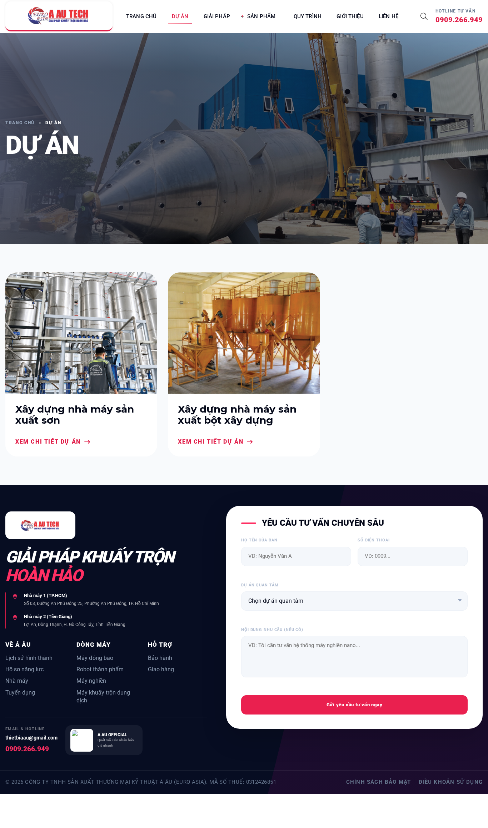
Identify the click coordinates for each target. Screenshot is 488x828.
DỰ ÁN (180, 16)
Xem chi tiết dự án (48, 441)
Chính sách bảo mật (378, 782)
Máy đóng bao (94, 658)
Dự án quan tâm (259, 585)
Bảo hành (160, 658)
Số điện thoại (373, 540)
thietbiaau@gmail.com (31, 738)
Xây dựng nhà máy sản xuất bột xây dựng (237, 414)
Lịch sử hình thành (29, 658)
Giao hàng (161, 669)
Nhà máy (16, 680)
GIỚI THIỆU (350, 16)
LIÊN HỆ (388, 16)
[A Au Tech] (59, 16)
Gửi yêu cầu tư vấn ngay (355, 704)
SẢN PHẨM (261, 16)
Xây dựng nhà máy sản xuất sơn (74, 414)
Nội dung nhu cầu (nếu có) (272, 629)
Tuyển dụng (20, 692)
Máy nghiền (91, 680)
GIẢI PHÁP (217, 16)
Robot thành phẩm (100, 669)
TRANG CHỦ (141, 16)
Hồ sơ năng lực (24, 669)
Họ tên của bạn (259, 540)
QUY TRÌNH (308, 16)
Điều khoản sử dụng (451, 782)
